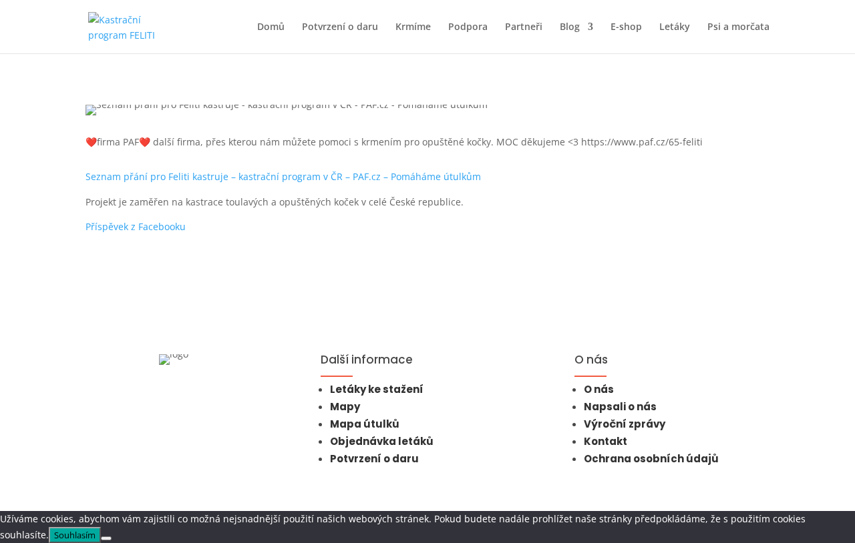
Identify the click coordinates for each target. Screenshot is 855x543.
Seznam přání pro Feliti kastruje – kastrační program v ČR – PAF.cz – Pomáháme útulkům (283, 176)
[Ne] (106, 538)
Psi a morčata (738, 27)
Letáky (674, 27)
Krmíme (413, 27)
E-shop (626, 27)
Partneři (523, 27)
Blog (570, 27)
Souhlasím (75, 535)
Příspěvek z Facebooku (136, 226)
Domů (271, 27)
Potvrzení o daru (340, 27)
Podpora (468, 27)
